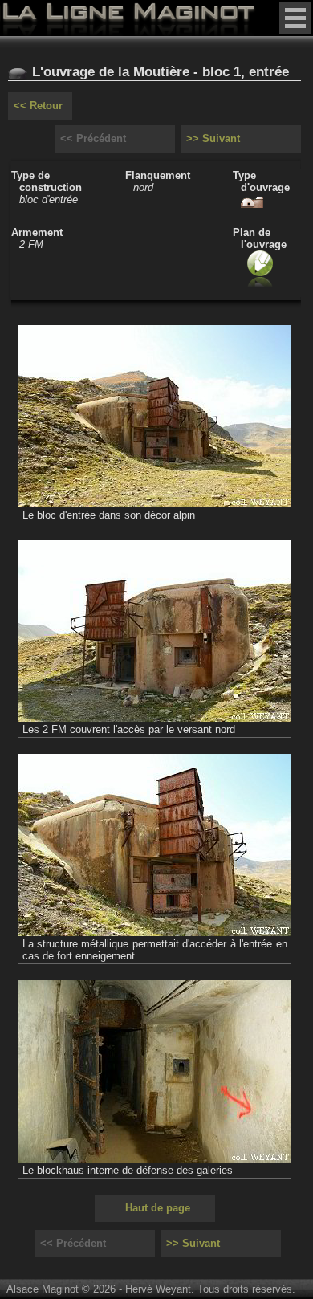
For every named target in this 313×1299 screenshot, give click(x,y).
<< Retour (38, 106)
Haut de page (157, 1208)
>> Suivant (213, 138)
